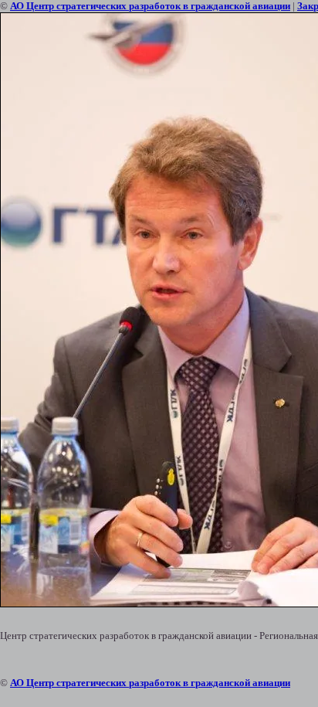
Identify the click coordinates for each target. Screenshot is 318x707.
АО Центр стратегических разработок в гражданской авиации (150, 6)
